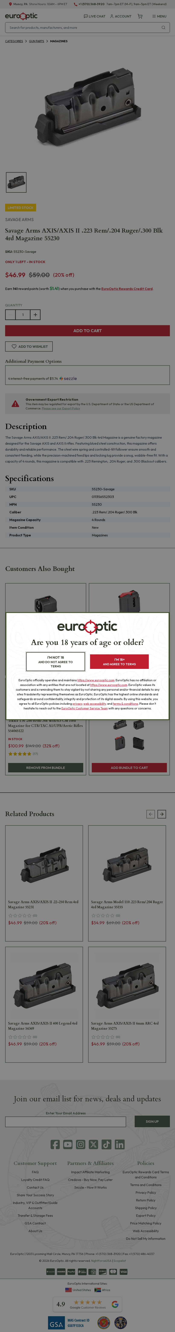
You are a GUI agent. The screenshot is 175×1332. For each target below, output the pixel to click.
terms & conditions (125, 704)
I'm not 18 (55, 661)
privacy (77, 704)
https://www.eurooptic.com (95, 680)
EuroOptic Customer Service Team (84, 708)
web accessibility (94, 704)
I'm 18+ (119, 661)
